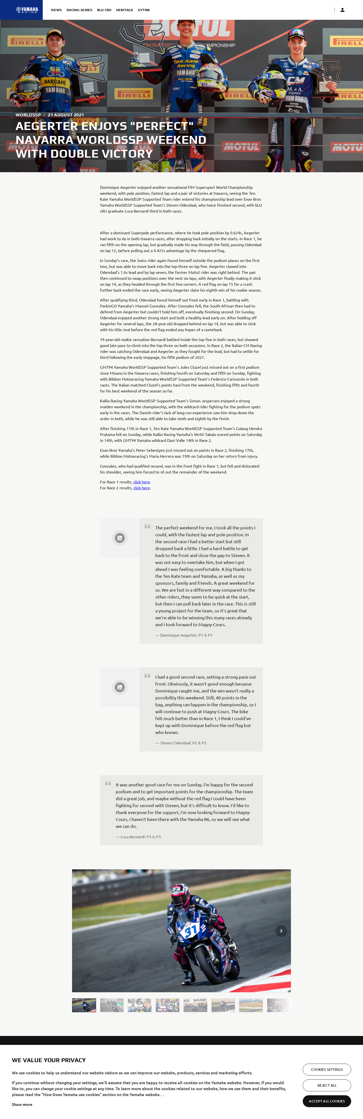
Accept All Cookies (327, 1101)
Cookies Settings (327, 1069)
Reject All (327, 1085)
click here (141, 481)
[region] (181, 1082)
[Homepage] (27, 9)
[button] (84, 1005)
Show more (22, 1104)
